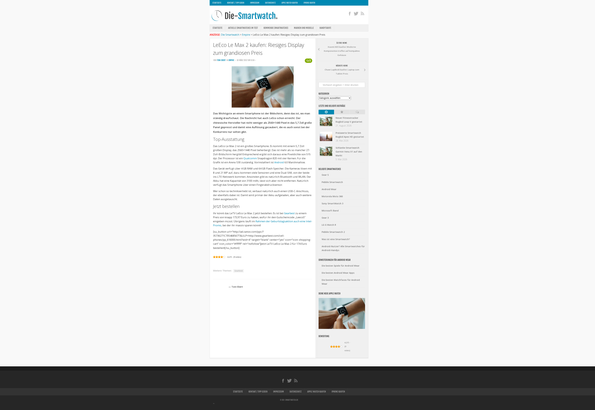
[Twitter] (356, 13)
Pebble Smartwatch (332, 182)
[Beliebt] (342, 112)
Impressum (254, 3)
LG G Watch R (329, 224)
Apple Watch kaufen (290, 3)
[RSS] (362, 13)
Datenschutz (270, 3)
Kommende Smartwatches (276, 27)
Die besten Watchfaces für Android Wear (341, 281)
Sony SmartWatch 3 (332, 203)
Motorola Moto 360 (332, 196)
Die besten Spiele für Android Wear (340, 265)
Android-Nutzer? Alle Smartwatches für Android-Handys (343, 248)
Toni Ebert (221, 60)
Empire (231, 60)
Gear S (325, 174)
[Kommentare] (357, 112)
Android (279, 162)
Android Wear (329, 189)
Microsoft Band (330, 210)
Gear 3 (325, 217)
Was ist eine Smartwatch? (336, 239)
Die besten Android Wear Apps (338, 272)
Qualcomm (250, 158)
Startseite (216, 3)
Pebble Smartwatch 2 (333, 231)
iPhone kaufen (309, 3)
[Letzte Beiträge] (326, 112)
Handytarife (325, 27)
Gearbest (289, 213)
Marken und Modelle (304, 27)
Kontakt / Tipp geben (235, 3)
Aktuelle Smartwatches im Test (243, 27)
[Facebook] (349, 13)
